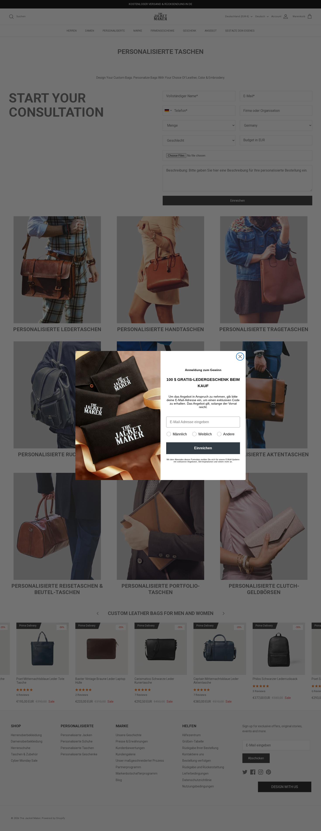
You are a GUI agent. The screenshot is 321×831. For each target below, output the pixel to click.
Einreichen (203, 448)
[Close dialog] (240, 356)
